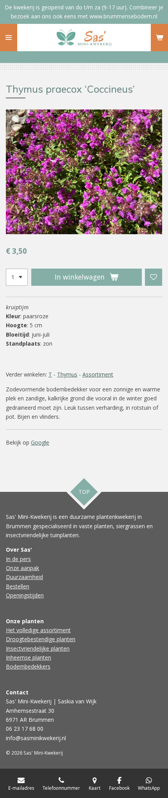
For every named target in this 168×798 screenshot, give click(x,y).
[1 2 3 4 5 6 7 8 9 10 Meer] (17, 277)
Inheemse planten (28, 657)
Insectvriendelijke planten (38, 648)
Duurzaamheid (24, 577)
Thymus (67, 374)
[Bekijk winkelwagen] (159, 37)
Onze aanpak (22, 568)
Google (40, 442)
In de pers (18, 559)
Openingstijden (25, 595)
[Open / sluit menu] (8, 37)
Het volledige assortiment (38, 630)
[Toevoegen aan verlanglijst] (153, 277)
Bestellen (17, 586)
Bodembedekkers (28, 666)
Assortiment (97, 374)
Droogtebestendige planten (40, 639)
